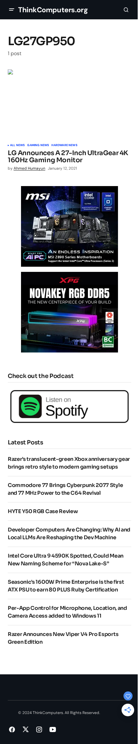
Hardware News (64, 145)
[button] (12, 10)
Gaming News (38, 145)
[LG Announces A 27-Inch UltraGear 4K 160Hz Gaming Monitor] (69, 104)
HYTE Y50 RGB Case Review (43, 511)
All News (17, 145)
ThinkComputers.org (53, 10)
